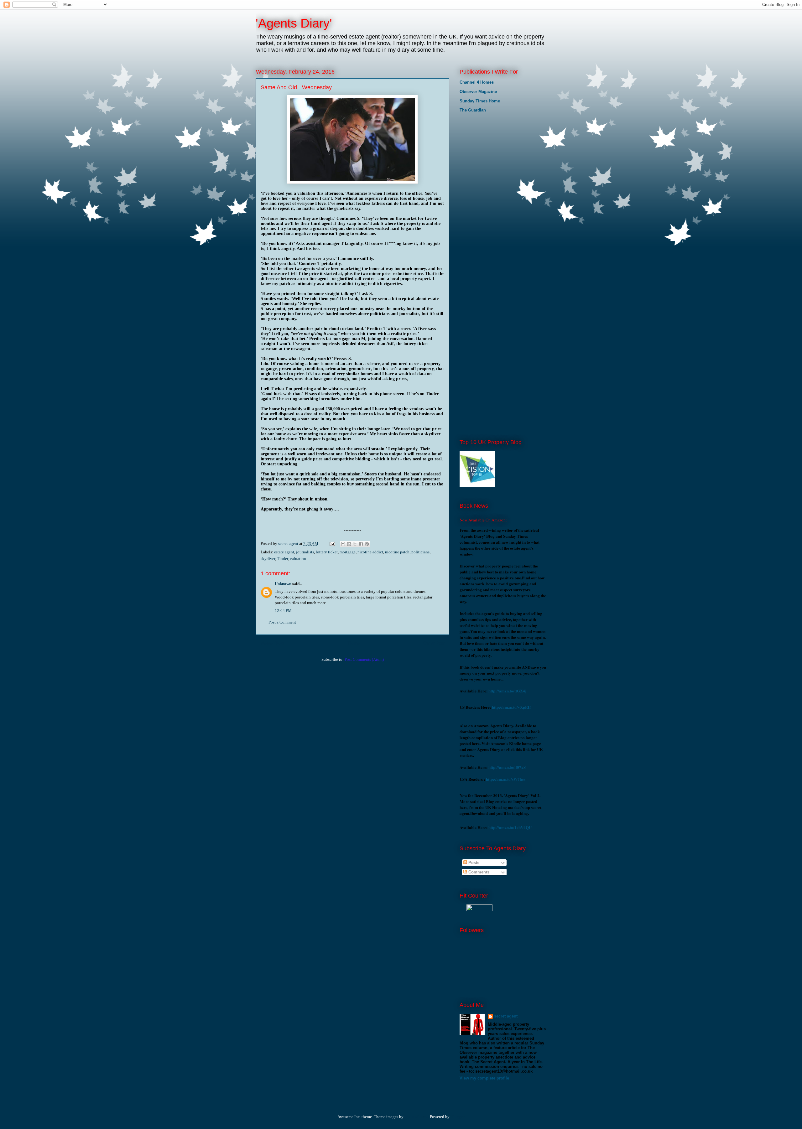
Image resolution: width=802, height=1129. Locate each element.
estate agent (284, 552)
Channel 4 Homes (477, 82)
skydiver (268, 558)
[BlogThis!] (349, 544)
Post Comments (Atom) (364, 659)
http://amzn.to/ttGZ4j (507, 691)
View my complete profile (484, 1078)
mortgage (348, 552)
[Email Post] (331, 543)
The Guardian (473, 110)
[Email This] (343, 544)
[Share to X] (355, 544)
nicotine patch (397, 552)
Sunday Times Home (480, 101)
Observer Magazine (478, 91)
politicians (420, 552)
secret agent (506, 1016)
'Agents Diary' (294, 23)
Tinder (282, 558)
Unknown (283, 583)
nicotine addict (370, 552)
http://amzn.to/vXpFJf (511, 707)
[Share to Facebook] (361, 544)
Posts (473, 862)
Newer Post (272, 643)
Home (353, 643)
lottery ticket (327, 552)
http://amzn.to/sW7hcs (505, 779)
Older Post (433, 643)
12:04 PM (283, 610)
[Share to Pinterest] (367, 544)
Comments (478, 872)
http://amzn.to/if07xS (507, 767)
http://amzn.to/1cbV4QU (510, 827)
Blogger (457, 1116)
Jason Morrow (416, 1116)
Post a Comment (282, 622)
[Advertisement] (491, 159)
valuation (298, 558)
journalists (305, 552)
